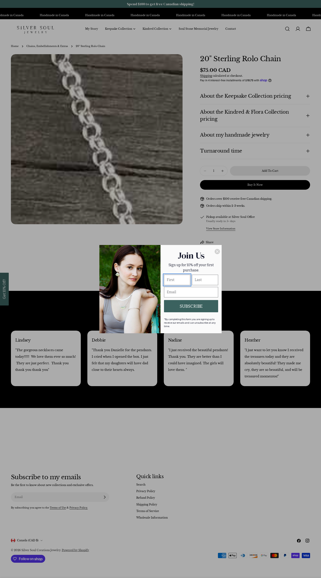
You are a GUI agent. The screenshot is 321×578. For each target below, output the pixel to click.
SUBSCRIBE (191, 306)
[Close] (217, 251)
